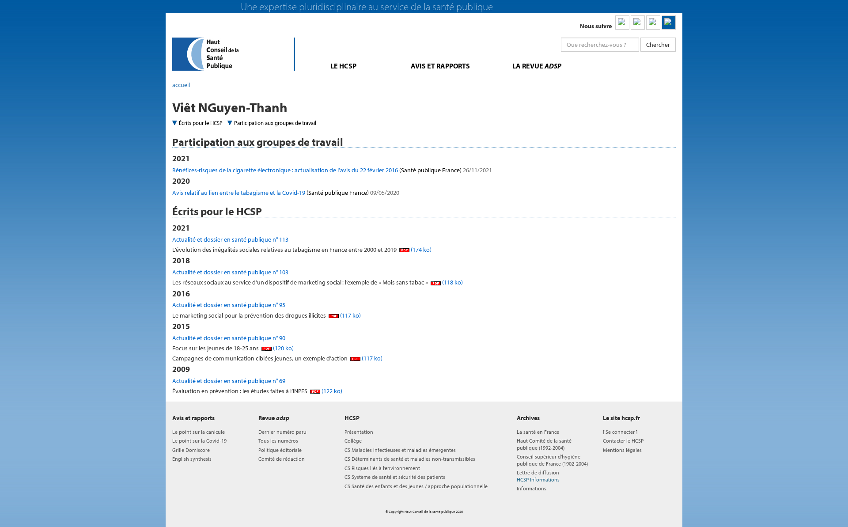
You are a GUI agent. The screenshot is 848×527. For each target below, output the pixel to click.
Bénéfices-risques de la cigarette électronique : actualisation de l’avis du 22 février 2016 (332, 170)
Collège (353, 440)
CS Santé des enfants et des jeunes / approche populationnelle (416, 486)
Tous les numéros (278, 440)
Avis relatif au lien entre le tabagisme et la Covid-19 (285, 193)
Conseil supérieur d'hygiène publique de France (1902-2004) (552, 459)
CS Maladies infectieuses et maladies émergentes (400, 450)
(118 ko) (452, 282)
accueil (181, 85)
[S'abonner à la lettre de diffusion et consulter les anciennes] (669, 22)
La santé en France (538, 431)
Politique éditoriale (280, 450)
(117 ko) (350, 315)
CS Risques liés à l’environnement (382, 468)
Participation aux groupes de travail (275, 123)
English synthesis (192, 458)
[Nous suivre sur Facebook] (653, 22)
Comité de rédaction (281, 458)
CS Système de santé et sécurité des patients (394, 477)
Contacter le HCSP (623, 440)
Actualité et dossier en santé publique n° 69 (228, 381)
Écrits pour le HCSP (201, 123)
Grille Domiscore (191, 450)
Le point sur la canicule (198, 431)
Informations (531, 488)
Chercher (658, 45)
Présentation (358, 431)
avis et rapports (440, 65)
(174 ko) (420, 250)
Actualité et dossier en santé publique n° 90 (228, 338)
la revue (536, 65)
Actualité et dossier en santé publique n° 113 (230, 239)
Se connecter (620, 431)
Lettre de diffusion (538, 475)
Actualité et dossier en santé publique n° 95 (228, 305)
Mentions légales (622, 450)
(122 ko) (331, 391)
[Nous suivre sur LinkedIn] (622, 22)
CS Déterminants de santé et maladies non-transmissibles (409, 458)
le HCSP (343, 65)
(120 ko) (283, 348)
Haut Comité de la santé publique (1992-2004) (544, 444)
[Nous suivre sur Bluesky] (638, 22)
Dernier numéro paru (282, 431)
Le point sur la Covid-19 (199, 440)
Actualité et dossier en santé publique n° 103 (230, 272)
